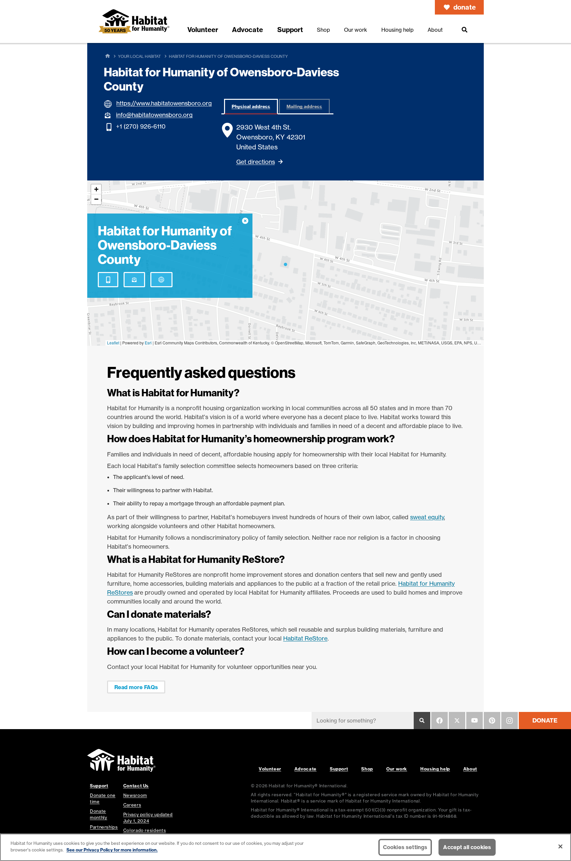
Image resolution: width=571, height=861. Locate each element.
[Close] (560, 846)
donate (464, 7)
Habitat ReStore (305, 638)
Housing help (435, 768)
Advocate (305, 768)
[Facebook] (439, 720)
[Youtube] (474, 720)
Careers (132, 804)
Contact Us (136, 785)
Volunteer (270, 768)
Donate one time (102, 798)
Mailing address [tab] (304, 106)
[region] (285, 847)
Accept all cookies (467, 847)
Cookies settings (405, 847)
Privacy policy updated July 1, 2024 (148, 817)
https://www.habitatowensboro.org (164, 103)
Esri (148, 342)
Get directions (255, 161)
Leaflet (113, 342)
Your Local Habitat (139, 56)
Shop (367, 768)
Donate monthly (98, 814)
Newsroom (135, 795)
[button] (285, 263)
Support (339, 768)
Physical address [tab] (251, 106)
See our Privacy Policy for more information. (112, 849)
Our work (396, 768)
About (470, 768)
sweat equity (427, 517)
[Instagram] (509, 720)
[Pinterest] (492, 720)
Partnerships (104, 827)
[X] (457, 720)
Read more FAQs (136, 687)
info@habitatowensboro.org (154, 114)
